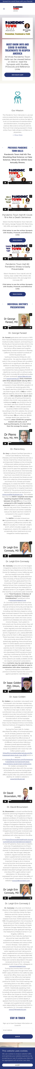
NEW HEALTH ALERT (17, 75)
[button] (4, 9)
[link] (17, 9)
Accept (17, 1065)
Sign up (17, 1036)
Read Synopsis (17, 240)
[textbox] (17, 1030)
